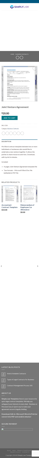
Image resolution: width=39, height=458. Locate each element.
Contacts (25, 452)
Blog (9, 450)
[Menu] (3, 6)
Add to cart (9, 118)
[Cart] (36, 6)
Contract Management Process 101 (19, 385)
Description (6, 141)
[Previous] (1, 270)
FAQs (14, 450)
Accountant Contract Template (9, 206)
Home (12, 54)
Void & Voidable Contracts (16, 373)
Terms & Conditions (24, 450)
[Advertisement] (19, 30)
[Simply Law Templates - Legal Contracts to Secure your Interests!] (19, 7)
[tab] (19, 141)
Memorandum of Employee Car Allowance (27, 207)
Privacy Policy (15, 452)
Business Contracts (22, 54)
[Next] (38, 270)
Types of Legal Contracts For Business (20, 379)
